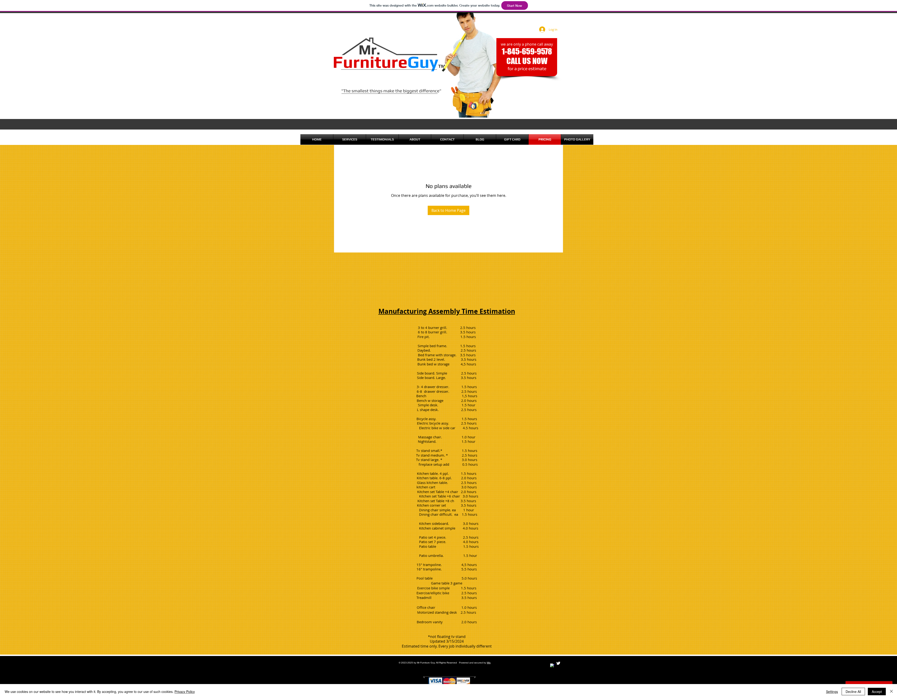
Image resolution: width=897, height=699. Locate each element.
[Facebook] (552, 665)
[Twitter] (558, 663)
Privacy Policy (184, 691)
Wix (489, 662)
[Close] (891, 691)
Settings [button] (832, 691)
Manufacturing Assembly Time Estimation (446, 311)
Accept (877, 691)
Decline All (853, 691)
